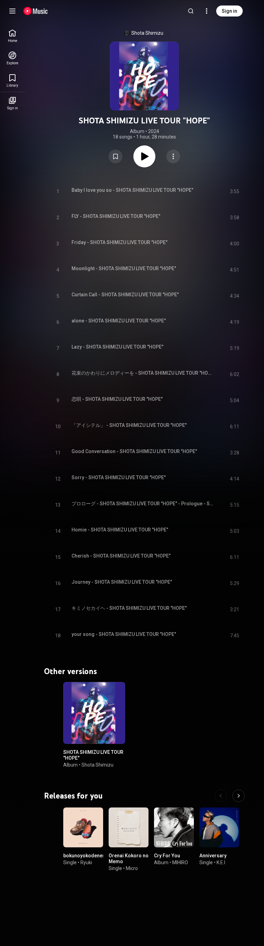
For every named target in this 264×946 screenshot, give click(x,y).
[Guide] (12, 11)
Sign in (229, 11)
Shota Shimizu (147, 33)
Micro (132, 868)
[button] (115, 156)
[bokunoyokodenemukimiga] (83, 827)
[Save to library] (115, 156)
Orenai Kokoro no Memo (128, 858)
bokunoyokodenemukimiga (94, 855)
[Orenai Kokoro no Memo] (128, 827)
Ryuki (86, 862)
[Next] (238, 796)
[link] (12, 36)
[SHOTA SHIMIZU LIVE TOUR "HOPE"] (94, 713)
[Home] (35, 11)
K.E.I (221, 862)
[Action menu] (173, 156)
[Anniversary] (219, 827)
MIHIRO (180, 862)
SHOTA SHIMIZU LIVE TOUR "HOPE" (93, 755)
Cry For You (167, 855)
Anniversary (213, 855)
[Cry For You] (174, 827)
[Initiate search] (190, 11)
